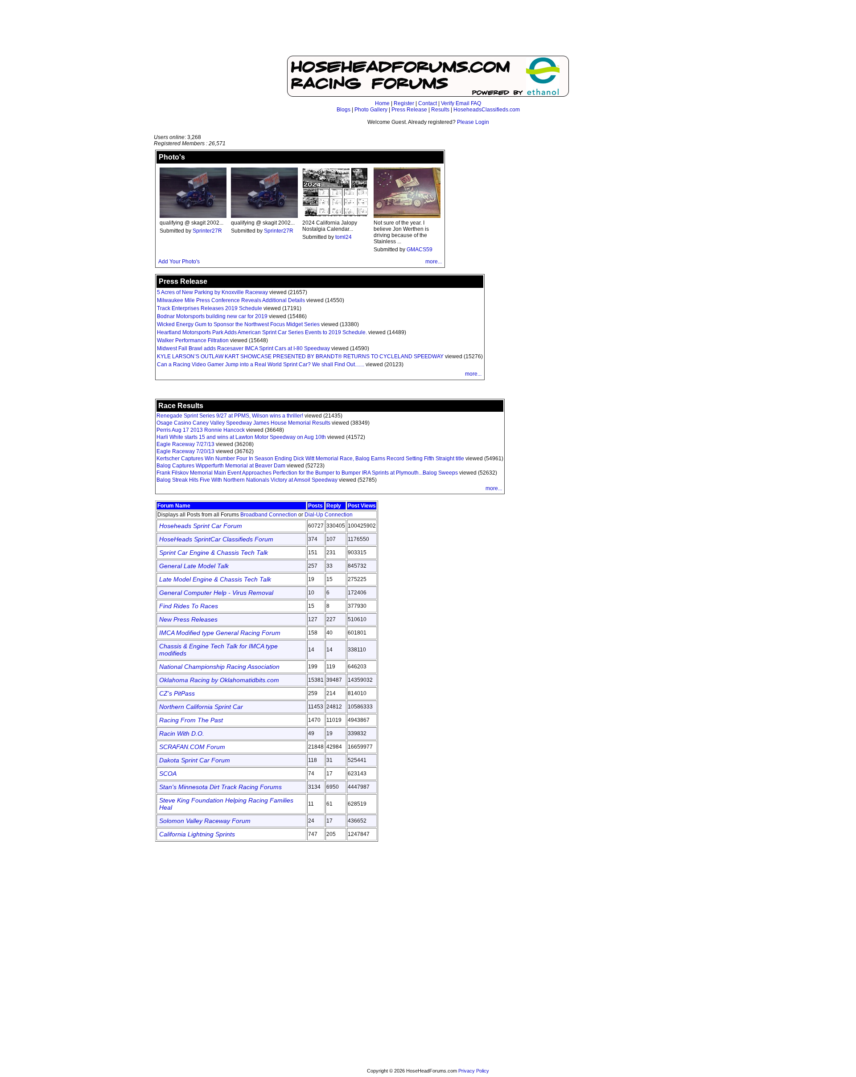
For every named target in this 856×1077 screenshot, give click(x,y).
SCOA (168, 773)
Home (382, 103)
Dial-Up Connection (329, 515)
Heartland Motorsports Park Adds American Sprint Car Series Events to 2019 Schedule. (262, 332)
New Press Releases (188, 619)
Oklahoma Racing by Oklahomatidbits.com (219, 680)
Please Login (473, 122)
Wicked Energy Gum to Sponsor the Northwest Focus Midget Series (238, 324)
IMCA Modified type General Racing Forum (219, 632)
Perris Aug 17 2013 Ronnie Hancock (200, 430)
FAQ (476, 103)
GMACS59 (419, 249)
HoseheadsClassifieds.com (486, 109)
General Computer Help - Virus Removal (216, 592)
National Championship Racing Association (219, 666)
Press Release (409, 109)
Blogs (343, 109)
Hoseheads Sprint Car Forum (200, 525)
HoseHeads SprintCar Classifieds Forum (216, 539)
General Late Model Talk (194, 565)
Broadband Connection (268, 515)
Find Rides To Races (188, 606)
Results (440, 109)
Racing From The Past (191, 720)
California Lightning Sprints (197, 834)
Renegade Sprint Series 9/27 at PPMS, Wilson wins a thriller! (229, 416)
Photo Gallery (370, 109)
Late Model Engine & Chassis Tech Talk (215, 579)
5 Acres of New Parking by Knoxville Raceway (212, 292)
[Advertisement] (428, 32)
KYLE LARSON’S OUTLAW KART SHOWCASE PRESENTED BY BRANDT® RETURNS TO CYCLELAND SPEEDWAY (300, 356)
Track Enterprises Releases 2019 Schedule (209, 308)
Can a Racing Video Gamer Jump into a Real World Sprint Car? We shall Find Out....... (260, 364)
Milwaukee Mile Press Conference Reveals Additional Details (231, 300)
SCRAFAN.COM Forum (192, 746)
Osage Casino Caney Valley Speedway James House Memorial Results (243, 423)
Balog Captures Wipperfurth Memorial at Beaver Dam (220, 466)
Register (404, 103)
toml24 (343, 237)
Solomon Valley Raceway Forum (205, 820)
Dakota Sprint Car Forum (194, 760)
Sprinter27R (207, 231)
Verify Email (455, 103)
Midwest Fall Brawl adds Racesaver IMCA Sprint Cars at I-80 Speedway (243, 348)
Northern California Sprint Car (201, 706)
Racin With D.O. (181, 733)
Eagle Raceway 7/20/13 (185, 451)
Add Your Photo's (179, 261)
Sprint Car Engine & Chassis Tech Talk (213, 552)
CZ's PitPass (177, 693)
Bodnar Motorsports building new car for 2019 (212, 316)
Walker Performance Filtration (193, 340)
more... (433, 261)
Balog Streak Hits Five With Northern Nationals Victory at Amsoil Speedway (247, 480)
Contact (427, 103)
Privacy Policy (473, 1070)
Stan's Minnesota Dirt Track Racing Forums (220, 786)
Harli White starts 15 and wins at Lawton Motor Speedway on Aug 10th (241, 437)
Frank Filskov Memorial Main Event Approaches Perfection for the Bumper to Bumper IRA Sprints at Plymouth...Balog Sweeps (307, 473)
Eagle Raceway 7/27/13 (185, 444)
